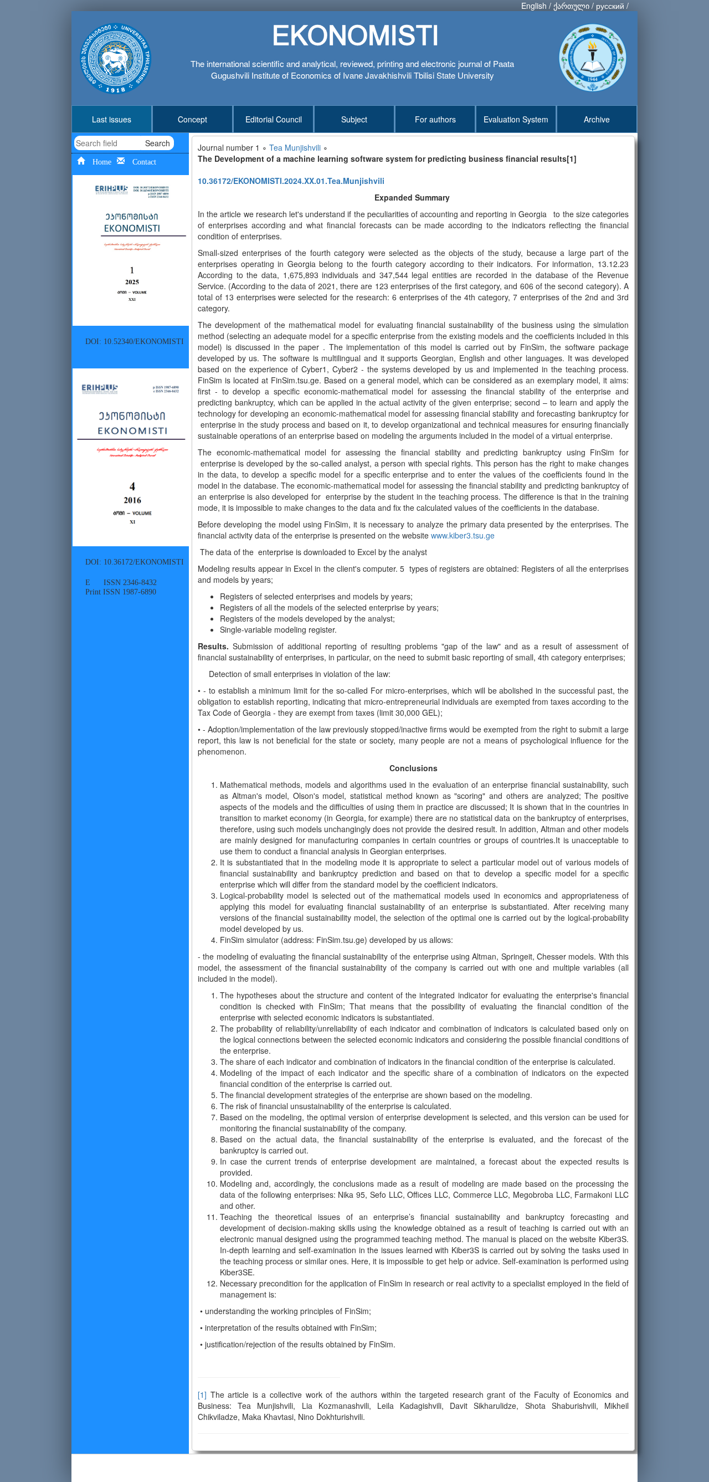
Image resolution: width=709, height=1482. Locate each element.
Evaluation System (516, 119)
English (534, 5)
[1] (202, 1394)
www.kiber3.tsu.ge (463, 535)
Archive (597, 119)
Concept (192, 119)
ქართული (571, 5)
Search (157, 142)
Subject (354, 119)
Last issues (111, 119)
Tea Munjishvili (295, 147)
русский (610, 5)
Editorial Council (273, 119)
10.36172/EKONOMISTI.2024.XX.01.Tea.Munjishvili (291, 180)
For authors (435, 119)
